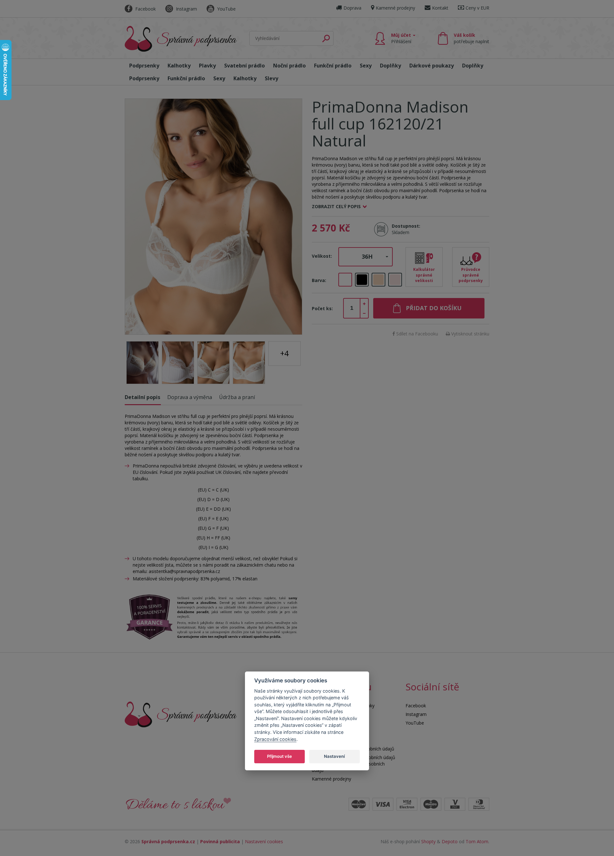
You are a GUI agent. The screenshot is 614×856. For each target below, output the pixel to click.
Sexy (366, 65)
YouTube (226, 9)
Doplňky (390, 65)
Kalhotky (179, 65)
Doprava (352, 8)
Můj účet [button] (401, 38)
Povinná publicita (220, 841)
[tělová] (378, 280)
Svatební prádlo (244, 65)
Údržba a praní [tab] (237, 397)
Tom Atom (477, 841)
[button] (365, 256)
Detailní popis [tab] (142, 397)
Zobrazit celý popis (336, 206)
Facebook (145, 9)
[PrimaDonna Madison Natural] (213, 216)
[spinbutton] (352, 308)
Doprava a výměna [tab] (189, 397)
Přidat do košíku (433, 308)
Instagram (186, 9)
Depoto (450, 841)
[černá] (362, 280)
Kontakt (440, 8)
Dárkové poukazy (431, 65)
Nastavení (334, 756)
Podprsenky (144, 65)
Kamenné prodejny (395, 8)
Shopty (428, 841)
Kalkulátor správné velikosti (424, 275)
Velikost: (322, 256)
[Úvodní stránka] (181, 39)
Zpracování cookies (275, 739)
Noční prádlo (289, 65)
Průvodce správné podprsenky (471, 275)
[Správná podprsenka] (181, 714)
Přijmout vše (279, 756)
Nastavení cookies (264, 841)
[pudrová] (395, 280)
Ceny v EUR (477, 8)
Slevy (271, 78)
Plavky (207, 65)
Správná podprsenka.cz (168, 841)
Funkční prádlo (332, 65)
